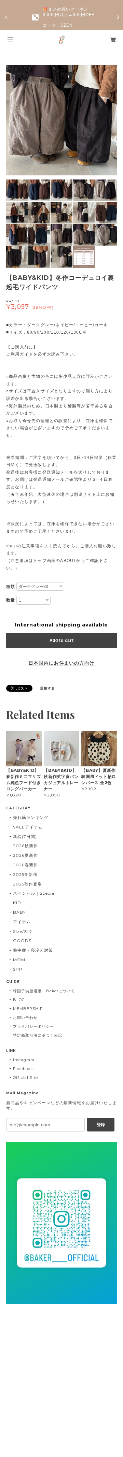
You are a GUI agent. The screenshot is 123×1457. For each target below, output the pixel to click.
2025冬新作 (25, 874)
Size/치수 (23, 931)
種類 (10, 586)
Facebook (23, 1068)
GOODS (22, 940)
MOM (19, 959)
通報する (47, 688)
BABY (19, 912)
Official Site (25, 1077)
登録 (101, 1124)
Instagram (24, 1059)
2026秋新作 (25, 845)
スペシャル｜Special (34, 893)
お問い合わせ (25, 1017)
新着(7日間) (25, 836)
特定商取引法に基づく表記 (37, 1035)
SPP (18, 969)
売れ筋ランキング (31, 817)
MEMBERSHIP (28, 1008)
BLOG (19, 999)
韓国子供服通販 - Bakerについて (44, 991)
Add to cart (62, 640)
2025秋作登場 (27, 883)
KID (17, 902)
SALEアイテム (28, 827)
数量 (10, 600)
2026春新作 (25, 864)
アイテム (22, 921)
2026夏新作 (25, 855)
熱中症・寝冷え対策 (33, 950)
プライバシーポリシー (33, 1026)
